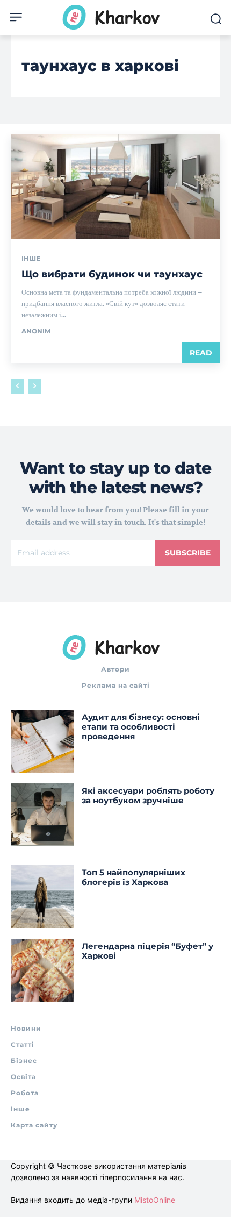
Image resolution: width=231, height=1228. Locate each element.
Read (201, 353)
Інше (30, 258)
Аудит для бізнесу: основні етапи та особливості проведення (141, 726)
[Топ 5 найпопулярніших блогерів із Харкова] (42, 896)
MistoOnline (154, 1199)
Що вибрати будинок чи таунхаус (112, 274)
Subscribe (188, 553)
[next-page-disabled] (34, 386)
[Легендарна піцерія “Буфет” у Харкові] (42, 970)
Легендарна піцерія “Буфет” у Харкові (147, 951)
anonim (35, 331)
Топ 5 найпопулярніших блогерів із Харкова (133, 877)
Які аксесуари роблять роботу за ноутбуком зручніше (148, 795)
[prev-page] (17, 386)
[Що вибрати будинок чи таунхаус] (115, 186)
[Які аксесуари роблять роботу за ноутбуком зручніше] (42, 814)
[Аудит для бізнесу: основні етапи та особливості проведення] (42, 741)
